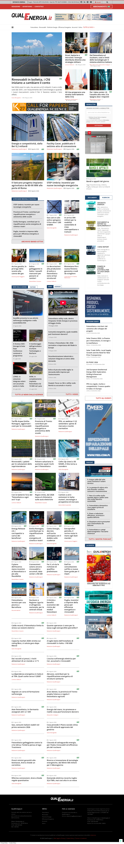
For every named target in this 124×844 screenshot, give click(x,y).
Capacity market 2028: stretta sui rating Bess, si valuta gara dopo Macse (26, 643)
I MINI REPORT (103, 247)
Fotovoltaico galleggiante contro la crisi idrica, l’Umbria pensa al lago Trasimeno (27, 744)
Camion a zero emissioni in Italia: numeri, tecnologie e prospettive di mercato (69, 498)
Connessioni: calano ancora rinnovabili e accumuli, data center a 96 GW (36, 569)
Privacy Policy (4, 843)
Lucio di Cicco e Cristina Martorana (70, 277)
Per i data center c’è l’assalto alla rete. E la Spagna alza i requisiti (99, 94)
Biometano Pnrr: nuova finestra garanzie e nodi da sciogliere (71, 270)
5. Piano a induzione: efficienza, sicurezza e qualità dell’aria (95, 515)
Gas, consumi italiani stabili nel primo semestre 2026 (25, 726)
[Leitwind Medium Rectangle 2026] (98, 306)
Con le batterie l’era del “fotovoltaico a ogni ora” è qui (22, 497)
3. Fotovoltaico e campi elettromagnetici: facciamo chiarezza (97, 531)
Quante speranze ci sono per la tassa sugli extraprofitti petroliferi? (62, 626)
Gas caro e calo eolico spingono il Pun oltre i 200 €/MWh (54, 221)
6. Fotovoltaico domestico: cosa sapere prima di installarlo (97, 507)
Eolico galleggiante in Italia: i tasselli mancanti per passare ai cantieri (35, 272)
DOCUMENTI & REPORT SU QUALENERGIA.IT (104, 223)
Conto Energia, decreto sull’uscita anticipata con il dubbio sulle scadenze (54, 534)
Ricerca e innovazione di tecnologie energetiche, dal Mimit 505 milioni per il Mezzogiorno (62, 762)
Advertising (27, 6)
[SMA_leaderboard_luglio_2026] (83, 17)
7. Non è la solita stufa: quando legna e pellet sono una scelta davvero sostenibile (97, 498)
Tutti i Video (72, 394)
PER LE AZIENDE (68, 809)
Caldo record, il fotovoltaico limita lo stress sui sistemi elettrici (28, 626)
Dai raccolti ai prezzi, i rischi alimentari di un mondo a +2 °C (25, 659)
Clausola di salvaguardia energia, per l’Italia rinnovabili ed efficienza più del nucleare (62, 744)
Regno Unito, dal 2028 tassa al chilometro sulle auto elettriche (44, 497)
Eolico (80, 27)
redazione (93, 835)
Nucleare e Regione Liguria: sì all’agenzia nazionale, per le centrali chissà (36, 605)
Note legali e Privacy (59, 838)
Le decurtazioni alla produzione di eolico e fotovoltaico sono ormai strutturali (54, 272)
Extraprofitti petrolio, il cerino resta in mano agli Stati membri (71, 533)
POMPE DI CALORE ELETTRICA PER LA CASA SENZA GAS (103, 270)
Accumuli (75, 27)
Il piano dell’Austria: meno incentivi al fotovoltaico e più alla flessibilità (19, 570)
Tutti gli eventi (103, 398)
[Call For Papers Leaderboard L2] (45, 107)
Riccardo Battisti (16, 610)
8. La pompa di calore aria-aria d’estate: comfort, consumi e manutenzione (97, 489)
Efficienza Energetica (64, 27)
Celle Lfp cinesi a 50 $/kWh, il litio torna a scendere (68, 464)
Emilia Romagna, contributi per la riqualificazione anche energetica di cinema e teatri (27, 224)
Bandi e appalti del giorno (97, 181)
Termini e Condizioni (81, 838)
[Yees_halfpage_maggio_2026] (98, 431)
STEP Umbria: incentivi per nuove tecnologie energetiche (62, 184)
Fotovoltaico (34, 27)
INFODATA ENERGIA (19, 2)
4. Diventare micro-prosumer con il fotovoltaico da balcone (98, 523)
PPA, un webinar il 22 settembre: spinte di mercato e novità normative (68, 425)
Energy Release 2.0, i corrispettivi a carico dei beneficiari (18, 533)
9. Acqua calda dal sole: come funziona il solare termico (96, 481)
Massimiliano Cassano (95, 99)
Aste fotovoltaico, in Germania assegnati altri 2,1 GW (25, 710)
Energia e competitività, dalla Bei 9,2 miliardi (27, 145)
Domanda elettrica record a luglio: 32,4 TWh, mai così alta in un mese (62, 779)
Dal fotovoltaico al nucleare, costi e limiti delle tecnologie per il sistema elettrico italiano (101, 58)
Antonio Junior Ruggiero (18, 276)
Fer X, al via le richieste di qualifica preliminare (53, 568)
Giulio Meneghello (16, 98)
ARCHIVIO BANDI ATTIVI (32, 241)
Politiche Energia (52, 27)
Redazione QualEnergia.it (71, 99)
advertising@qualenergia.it (74, 816)
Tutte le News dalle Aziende (29, 394)
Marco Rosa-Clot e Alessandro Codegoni (100, 64)
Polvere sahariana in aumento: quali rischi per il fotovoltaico (44, 464)
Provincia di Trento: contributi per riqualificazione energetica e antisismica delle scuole (26, 214)
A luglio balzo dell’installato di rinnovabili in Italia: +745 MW (60, 642)
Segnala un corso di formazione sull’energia (25, 693)
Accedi (99, 2)
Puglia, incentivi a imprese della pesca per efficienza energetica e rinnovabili (26, 233)
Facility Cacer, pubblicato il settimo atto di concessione (61, 145)
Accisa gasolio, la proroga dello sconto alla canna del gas (19, 270)
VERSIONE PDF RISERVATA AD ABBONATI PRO (98, 584)
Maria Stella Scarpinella (65, 505)
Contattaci (39, 6)
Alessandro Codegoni (52, 715)
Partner (33, 287)
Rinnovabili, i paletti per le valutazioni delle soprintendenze (22, 464)
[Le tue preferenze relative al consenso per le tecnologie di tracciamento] (121, 841)
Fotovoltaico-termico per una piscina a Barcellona (19, 603)
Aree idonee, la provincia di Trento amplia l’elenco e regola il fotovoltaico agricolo (62, 694)
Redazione (16, 6)
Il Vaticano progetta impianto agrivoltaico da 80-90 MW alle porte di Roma (27, 185)
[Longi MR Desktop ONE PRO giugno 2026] (98, 142)
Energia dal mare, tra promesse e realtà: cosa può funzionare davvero (63, 710)
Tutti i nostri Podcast (100, 539)
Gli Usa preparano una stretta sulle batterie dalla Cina (75, 94)
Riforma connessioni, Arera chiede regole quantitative (27, 779)
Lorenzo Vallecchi (69, 64)
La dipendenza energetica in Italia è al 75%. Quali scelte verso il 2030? (27, 675)
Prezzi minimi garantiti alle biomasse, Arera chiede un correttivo (24, 762)
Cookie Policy (70, 838)
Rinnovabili (42, 27)
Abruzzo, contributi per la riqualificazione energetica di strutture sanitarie (60, 676)
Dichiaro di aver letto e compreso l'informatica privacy (98, 118)
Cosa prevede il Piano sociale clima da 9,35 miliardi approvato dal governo (62, 727)
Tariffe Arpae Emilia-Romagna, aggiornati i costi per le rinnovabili (21, 423)
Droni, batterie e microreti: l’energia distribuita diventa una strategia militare (75, 58)
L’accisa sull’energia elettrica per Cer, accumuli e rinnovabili (61, 659)
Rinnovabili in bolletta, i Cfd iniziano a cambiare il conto (31, 81)
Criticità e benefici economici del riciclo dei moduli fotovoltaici (53, 606)
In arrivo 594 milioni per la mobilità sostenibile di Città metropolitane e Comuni (71, 224)
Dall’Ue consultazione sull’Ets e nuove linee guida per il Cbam (71, 569)
